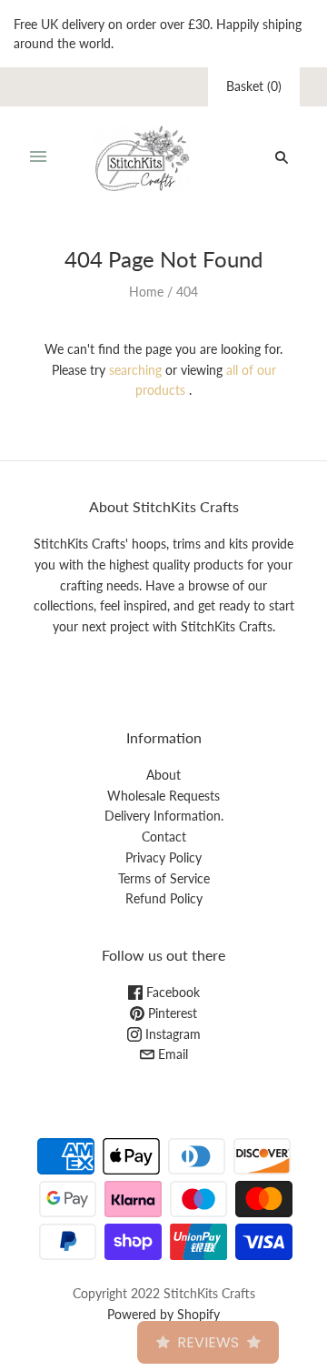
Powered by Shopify (163, 1314)
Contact (164, 836)
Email (171, 1054)
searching (135, 370)
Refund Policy (164, 898)
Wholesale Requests (163, 795)
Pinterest (170, 1013)
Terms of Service (164, 878)
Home (146, 291)
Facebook (171, 992)
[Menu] (38, 157)
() (254, 86)
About (163, 774)
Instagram (171, 1034)
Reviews (208, 1342)
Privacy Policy (163, 857)
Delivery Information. (163, 815)
